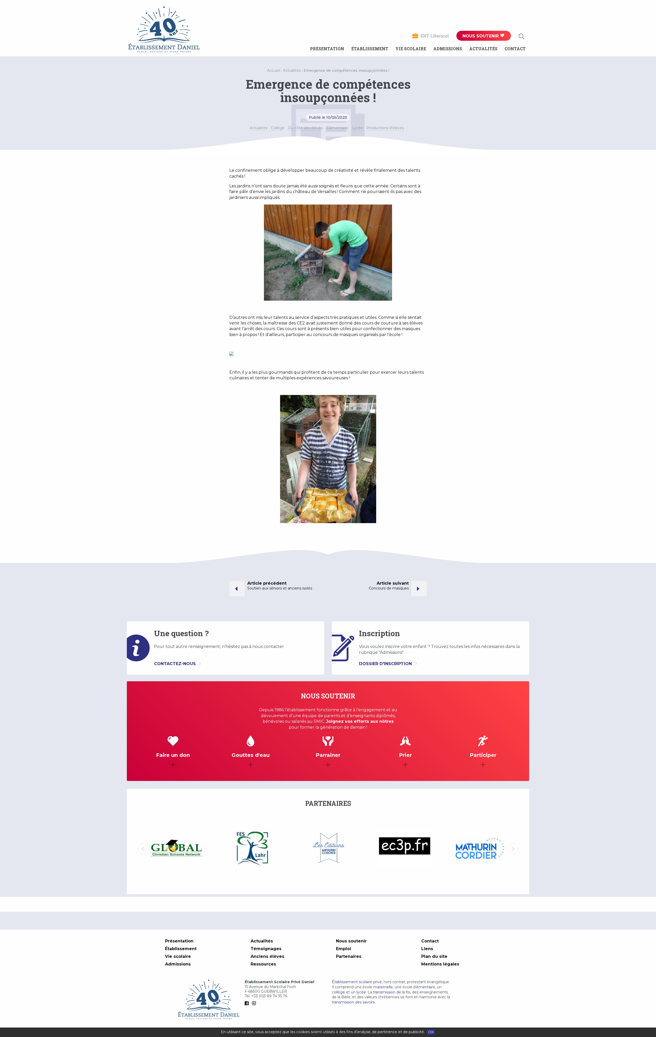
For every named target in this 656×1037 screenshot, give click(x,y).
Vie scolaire (410, 48)
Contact (515, 48)
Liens (427, 948)
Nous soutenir (481, 36)
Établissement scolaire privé (357, 982)
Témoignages (266, 948)
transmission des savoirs (353, 1002)
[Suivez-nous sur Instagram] (255, 1003)
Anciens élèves (267, 956)
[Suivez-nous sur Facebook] (248, 1003)
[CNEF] (481, 848)
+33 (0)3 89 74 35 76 (269, 996)
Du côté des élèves (305, 128)
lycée (361, 992)
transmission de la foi (391, 992)
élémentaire (424, 987)
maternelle (383, 987)
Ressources (263, 964)
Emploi (343, 948)
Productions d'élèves (385, 128)
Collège (277, 128)
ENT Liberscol (435, 35)
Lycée (357, 128)
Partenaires (348, 956)
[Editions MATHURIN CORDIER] (252, 849)
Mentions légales (440, 964)
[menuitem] (327, 48)
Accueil (273, 70)
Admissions (447, 48)
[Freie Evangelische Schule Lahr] (176, 849)
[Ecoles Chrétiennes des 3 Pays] (328, 849)
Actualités (483, 48)
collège (338, 992)
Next (513, 849)
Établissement (369, 48)
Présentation (327, 48)
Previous (143, 849)
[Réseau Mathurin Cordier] (404, 849)
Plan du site (434, 956)
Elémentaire (337, 128)
